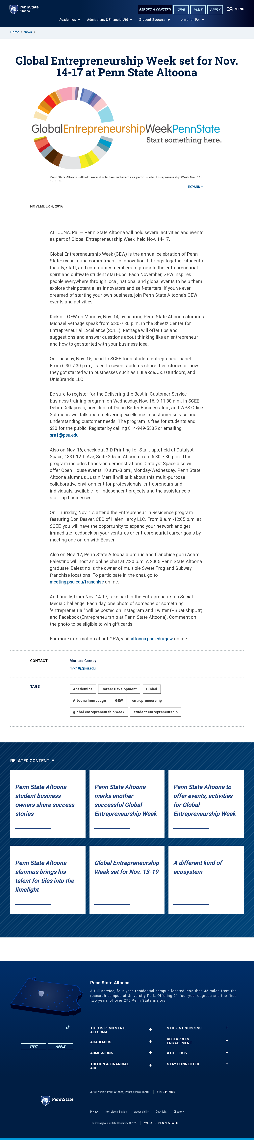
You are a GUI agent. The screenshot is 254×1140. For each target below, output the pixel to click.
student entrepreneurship (156, 712)
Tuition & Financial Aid (109, 1066)
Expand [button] (194, 187)
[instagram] (36, 1027)
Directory (179, 1111)
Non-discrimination (116, 1111)
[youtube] (47, 1027)
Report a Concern (155, 9)
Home (14, 32)
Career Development (119, 689)
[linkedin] (57, 1027)
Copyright (161, 1111)
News (28, 32)
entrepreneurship (147, 700)
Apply (215, 9)
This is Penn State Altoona (108, 1030)
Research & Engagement (179, 1041)
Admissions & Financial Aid (107, 19)
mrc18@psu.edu (83, 668)
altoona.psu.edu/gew (152, 639)
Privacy (94, 1111)
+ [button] (150, 1029)
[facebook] (26, 1027)
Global (151, 689)
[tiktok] (68, 1027)
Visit (198, 9)
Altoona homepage (89, 700)
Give (181, 9)
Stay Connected (183, 1064)
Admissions (101, 1053)
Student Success (152, 19)
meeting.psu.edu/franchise (77, 582)
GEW (119, 700)
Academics (67, 19)
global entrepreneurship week (98, 712)
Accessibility (141, 1111)
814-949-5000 (166, 1092)
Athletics (177, 1053)
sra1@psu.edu (64, 435)
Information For (188, 19)
